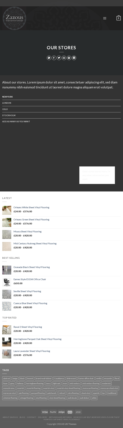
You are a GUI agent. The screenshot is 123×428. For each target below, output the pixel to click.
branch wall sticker (43, 378)
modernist (106, 383)
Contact (31, 417)
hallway (20, 383)
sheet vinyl (85, 393)
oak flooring (23, 393)
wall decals (72, 398)
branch (30, 378)
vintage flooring (26, 398)
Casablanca (59, 378)
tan (103, 393)
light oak (56, 383)
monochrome (8, 388)
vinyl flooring (41, 398)
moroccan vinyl (9, 393)
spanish (96, 393)
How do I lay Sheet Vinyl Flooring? (62, 419)
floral (117, 378)
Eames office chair (86, 378)
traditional (112, 393)
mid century (75, 383)
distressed (71, 378)
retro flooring (73, 393)
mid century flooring (90, 383)
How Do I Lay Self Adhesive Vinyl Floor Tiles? (97, 417)
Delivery (42, 417)
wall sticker (84, 398)
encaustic (108, 378)
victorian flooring (10, 398)
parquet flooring (38, 393)
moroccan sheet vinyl (109, 388)
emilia (98, 378)
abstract (6, 378)
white (94, 398)
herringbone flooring (34, 383)
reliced (62, 393)
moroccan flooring (90, 388)
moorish (20, 388)
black (22, 378)
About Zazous (10, 417)
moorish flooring (33, 388)
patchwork (51, 393)
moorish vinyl (48, 388)
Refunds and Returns (60, 417)
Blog (22, 417)
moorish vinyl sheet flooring (68, 388)
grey (12, 383)
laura (48, 383)
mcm (65, 383)
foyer (5, 383)
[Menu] (104, 18)
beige (15, 378)
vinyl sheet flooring (57, 398)
